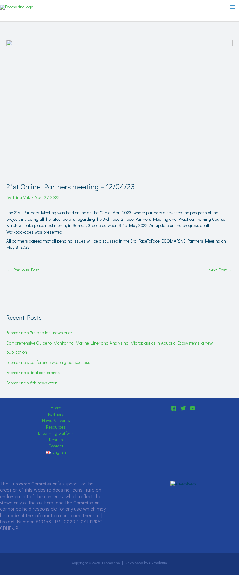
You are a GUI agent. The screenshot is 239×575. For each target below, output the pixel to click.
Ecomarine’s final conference (33, 372)
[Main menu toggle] (232, 7)
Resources (56, 427)
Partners (56, 414)
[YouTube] (192, 408)
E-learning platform (56, 433)
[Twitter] (183, 408)
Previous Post (23, 270)
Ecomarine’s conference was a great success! (48, 362)
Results (56, 440)
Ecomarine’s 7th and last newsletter (39, 333)
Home (56, 407)
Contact (56, 446)
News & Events (56, 420)
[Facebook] (174, 408)
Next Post (220, 270)
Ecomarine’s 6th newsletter (31, 383)
